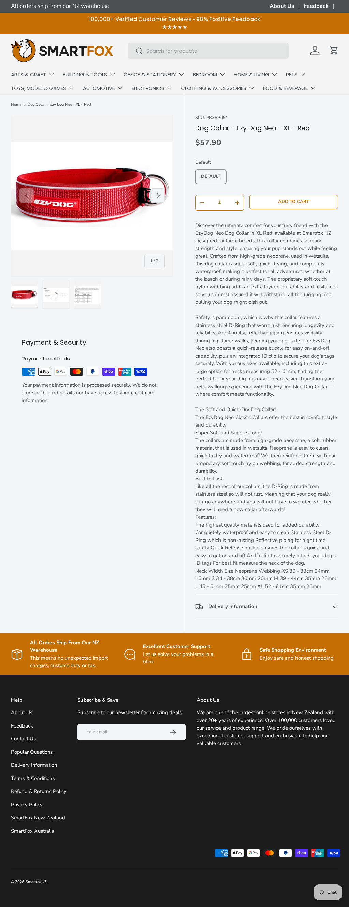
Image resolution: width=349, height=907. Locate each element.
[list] (92, 196)
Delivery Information (34, 765)
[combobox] (208, 51)
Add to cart (293, 202)
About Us (282, 6)
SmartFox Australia (32, 830)
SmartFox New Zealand (38, 817)
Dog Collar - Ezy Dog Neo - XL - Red (59, 104)
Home (16, 104)
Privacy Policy (27, 804)
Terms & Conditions (33, 778)
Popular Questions (32, 752)
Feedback (316, 6)
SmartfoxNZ (36, 881)
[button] (334, 50)
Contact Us (23, 738)
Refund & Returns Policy (38, 791)
